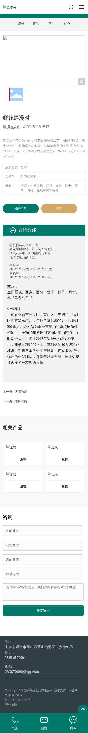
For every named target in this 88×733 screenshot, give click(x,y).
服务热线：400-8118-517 (26, 126)
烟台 (11, 695)
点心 (67, 23)
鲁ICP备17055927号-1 (19, 699)
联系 (73, 728)
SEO (19, 695)
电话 (15, 728)
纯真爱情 (20, 401)
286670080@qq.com (22, 672)
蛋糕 (21, 23)
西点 (52, 23)
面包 (36, 23)
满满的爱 (20, 391)
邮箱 (44, 728)
